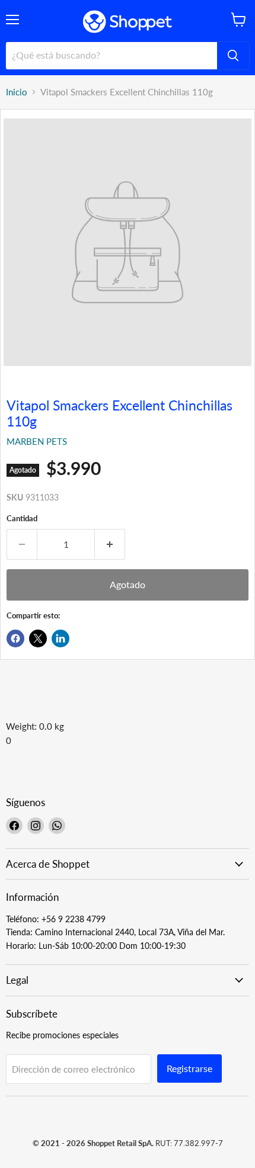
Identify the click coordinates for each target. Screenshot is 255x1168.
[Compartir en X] (38, 638)
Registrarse (189, 1068)
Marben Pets (37, 441)
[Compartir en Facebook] (15, 638)
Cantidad (22, 518)
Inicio (16, 92)
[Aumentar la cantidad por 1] (110, 544)
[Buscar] (233, 55)
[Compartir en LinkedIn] (60, 638)
